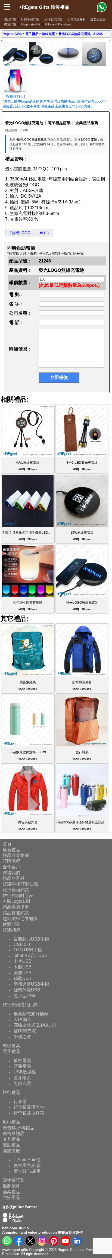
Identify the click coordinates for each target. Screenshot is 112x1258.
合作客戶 (11, 867)
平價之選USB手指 (31, 984)
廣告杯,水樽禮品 (18, 1127)
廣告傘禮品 (13, 1133)
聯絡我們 (11, 872)
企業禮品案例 (76, 19)
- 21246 (80, 34)
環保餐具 (11, 1045)
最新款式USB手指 (31, 939)
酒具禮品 (11, 1191)
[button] (20, 233)
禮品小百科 (13, 878)
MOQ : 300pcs (27, 466)
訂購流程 (11, 861)
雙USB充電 (25, 1031)
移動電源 (22, 1060)
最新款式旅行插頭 (31, 1013)
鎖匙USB (23, 978)
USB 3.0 (22, 944)
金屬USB (23, 972)
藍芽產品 (22, 1066)
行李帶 (20, 1101)
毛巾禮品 (11, 1122)
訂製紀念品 (98, 19)
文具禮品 (11, 1139)
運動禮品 (11, 1145)
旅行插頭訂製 (53, 19)
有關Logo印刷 (16, 901)
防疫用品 (11, 1197)
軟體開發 (11, 924)
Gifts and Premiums (58, 24)
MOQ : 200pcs (28, 536)
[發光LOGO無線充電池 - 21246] (15, 66)
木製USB (23, 967)
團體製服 (11, 1150)
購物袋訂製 (13, 1180)
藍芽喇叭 (22, 1077)
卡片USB (23, 961)
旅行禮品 (11, 1092)
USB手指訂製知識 (20, 884)
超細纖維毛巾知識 (20, 918)
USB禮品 (12, 930)
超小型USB (25, 995)
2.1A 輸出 (23, 1019)
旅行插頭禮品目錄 (20, 1004)
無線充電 (22, 1083)
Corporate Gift (30, 24)
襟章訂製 (10, 24)
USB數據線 (25, 1072)
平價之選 (22, 1036)
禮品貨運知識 (16, 912)
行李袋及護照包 (29, 1107)
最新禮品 (11, 849)
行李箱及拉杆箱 (29, 1113)
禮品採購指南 (16, 907)
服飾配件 (11, 1186)
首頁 (7, 844)
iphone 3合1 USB (31, 955)
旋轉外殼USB (27, 990)
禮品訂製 (10, 19)
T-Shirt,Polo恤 (27, 1159)
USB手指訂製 (30, 19)
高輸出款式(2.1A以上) (35, 1025)
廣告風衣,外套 (27, 1165)
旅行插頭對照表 (18, 895)
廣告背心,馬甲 (27, 1171)
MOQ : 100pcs (82, 466)
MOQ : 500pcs (27, 685)
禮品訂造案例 (16, 855)
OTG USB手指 (28, 949)
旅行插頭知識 (16, 890)
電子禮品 (11, 1051)
